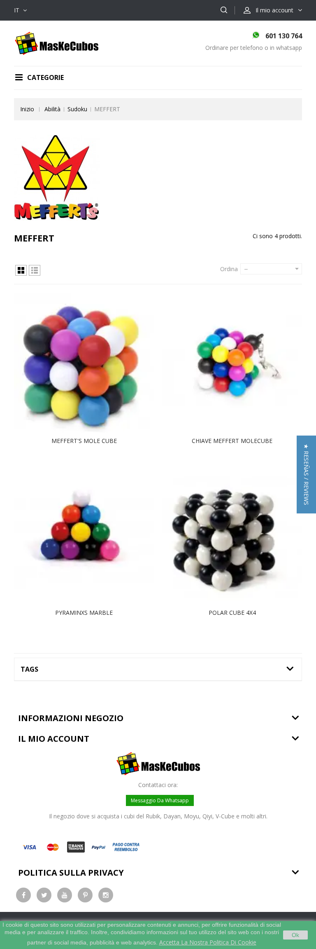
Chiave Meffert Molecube (232, 441)
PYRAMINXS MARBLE (84, 612)
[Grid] (21, 270)
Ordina (229, 269)
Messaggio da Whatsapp (160, 800)
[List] (34, 270)
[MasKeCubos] (56, 43)
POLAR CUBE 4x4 (232, 612)
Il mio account (53, 738)
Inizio (27, 109)
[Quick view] (92, 362)
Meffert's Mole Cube (84, 441)
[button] (306, 474)
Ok (295, 935)
